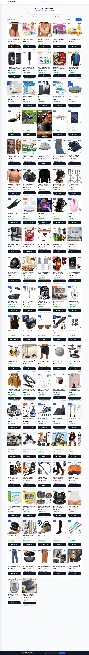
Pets (41, 16)
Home (24, 16)
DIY (45, 16)
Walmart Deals (59, 1)
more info (52, 4)
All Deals (44, 1)
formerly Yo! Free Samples (13, 2)
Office (76, 16)
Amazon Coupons (51, 1)
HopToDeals (13, 1)
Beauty (60, 16)
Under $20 (66, 1)
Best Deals (72, 1)
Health (66, 16)
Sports (50, 16)
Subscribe (62, 653)
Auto (71, 16)
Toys (55, 16)
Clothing (18, 16)
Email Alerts (78, 1)
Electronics (29, 16)
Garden (36, 16)
